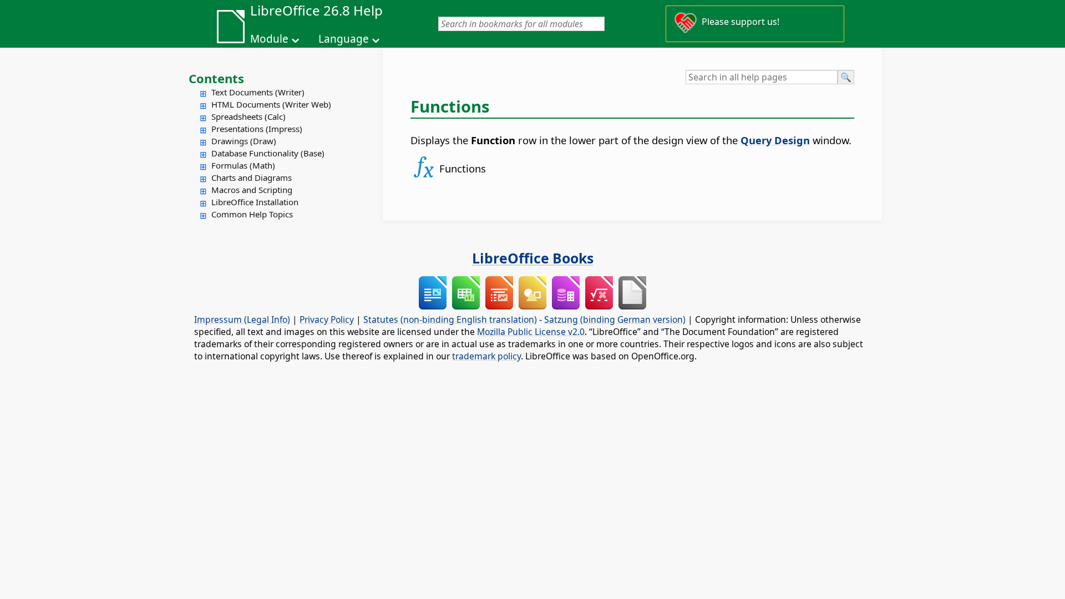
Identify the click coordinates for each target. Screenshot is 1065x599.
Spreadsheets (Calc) (248, 116)
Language (343, 39)
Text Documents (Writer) (258, 92)
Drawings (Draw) (243, 140)
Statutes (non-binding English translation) (450, 319)
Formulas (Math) (243, 165)
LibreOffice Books (533, 257)
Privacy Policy (327, 319)
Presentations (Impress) (256, 128)
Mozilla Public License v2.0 (531, 332)
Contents (216, 78)
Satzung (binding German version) (615, 319)
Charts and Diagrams (251, 177)
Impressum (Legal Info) (242, 319)
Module (269, 39)
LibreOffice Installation (254, 201)
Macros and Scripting (251, 189)
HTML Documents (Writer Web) (271, 104)
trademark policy (486, 356)
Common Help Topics (252, 214)
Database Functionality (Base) (267, 153)
